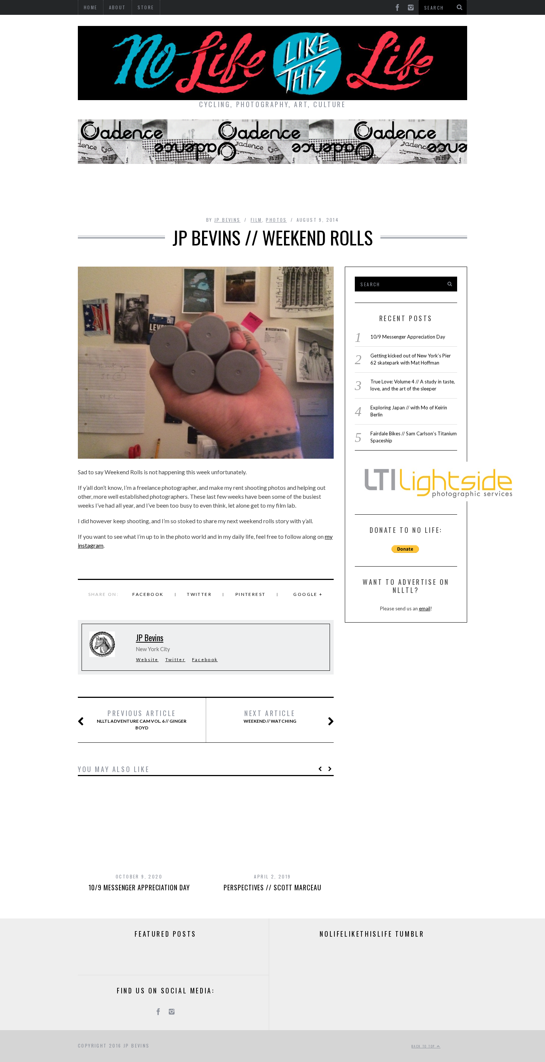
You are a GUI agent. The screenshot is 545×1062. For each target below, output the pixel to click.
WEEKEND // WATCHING (270, 716)
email (424, 608)
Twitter (199, 594)
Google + (308, 594)
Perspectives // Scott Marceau (272, 887)
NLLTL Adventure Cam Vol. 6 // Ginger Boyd (141, 719)
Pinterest (250, 594)
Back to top (424, 1046)
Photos (276, 220)
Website (147, 659)
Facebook (148, 594)
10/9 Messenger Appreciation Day (139, 887)
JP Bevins (227, 220)
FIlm (256, 220)
